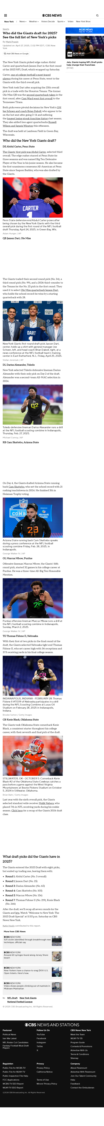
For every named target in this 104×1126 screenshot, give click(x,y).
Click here (17, 810)
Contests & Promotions (81, 1046)
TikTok (40, 1046)
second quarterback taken (41, 94)
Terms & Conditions (80, 1054)
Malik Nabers (46, 803)
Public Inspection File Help (15, 1076)
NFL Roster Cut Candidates (15, 1042)
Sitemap (74, 1058)
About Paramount (79, 1068)
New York (9, 21)
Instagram (41, 1042)
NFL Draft (12, 998)
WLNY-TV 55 (76, 1038)
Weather (33, 21)
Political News (9, 1034)
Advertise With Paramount (83, 1072)
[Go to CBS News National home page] (52, 15)
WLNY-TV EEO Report (13, 1088)
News (22, 21)
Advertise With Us (79, 1050)
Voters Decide (48, 21)
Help (73, 1080)
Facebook (41, 1038)
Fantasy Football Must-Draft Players (16, 1047)
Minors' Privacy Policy (47, 1084)
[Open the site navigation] (20, 15)
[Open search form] (97, 15)
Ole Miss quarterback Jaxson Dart (39, 290)
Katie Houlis (8, 926)
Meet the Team (78, 1034)
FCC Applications (11, 1080)
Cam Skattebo (16, 486)
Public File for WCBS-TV (14, 1068)
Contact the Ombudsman (82, 1088)
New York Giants (28, 998)
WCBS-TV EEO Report (13, 1084)
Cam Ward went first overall (37, 98)
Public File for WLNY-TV (14, 1072)
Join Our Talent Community (83, 1076)
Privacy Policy (43, 1068)
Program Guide (78, 1042)
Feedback (75, 1084)
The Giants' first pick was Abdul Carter (24, 152)
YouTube (41, 1034)
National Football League (19, 1001)
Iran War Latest (10, 1038)
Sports (60, 21)
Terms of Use (43, 1080)
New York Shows (84, 21)
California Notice (45, 1072)
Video (70, 21)
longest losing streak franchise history (28, 118)
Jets (17, 912)
